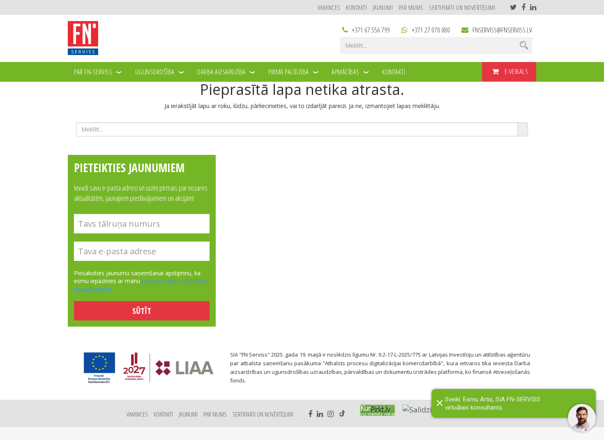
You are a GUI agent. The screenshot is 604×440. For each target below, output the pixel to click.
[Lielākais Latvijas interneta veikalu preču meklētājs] (378, 410)
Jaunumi (383, 7)
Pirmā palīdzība (288, 71)
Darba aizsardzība (221, 71)
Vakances (329, 7)
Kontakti (356, 7)
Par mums (411, 7)
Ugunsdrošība (155, 71)
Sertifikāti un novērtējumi (462, 7)
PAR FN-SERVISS (93, 71)
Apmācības (346, 71)
